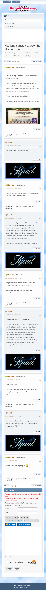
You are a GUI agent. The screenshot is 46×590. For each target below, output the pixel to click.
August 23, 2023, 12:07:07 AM (13, 278)
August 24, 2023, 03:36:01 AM (13, 416)
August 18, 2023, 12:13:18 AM (13, 188)
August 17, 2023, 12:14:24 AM (13, 71)
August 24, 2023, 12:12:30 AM (13, 379)
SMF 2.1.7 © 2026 (18, 587)
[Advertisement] (23, 35)
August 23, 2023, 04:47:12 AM (13, 314)
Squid (9, 142)
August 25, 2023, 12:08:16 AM (13, 461)
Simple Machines (28, 587)
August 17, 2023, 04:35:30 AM (13, 145)
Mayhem (10, 68)
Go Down (7, 61)
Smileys (12, 524)
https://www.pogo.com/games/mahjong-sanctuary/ (22, 101)
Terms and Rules (21, 585)
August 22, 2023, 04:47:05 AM (13, 218)
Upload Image (24, 524)
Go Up (6, 486)
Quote (38, 129)
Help (15, 585)
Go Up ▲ (29, 585)
